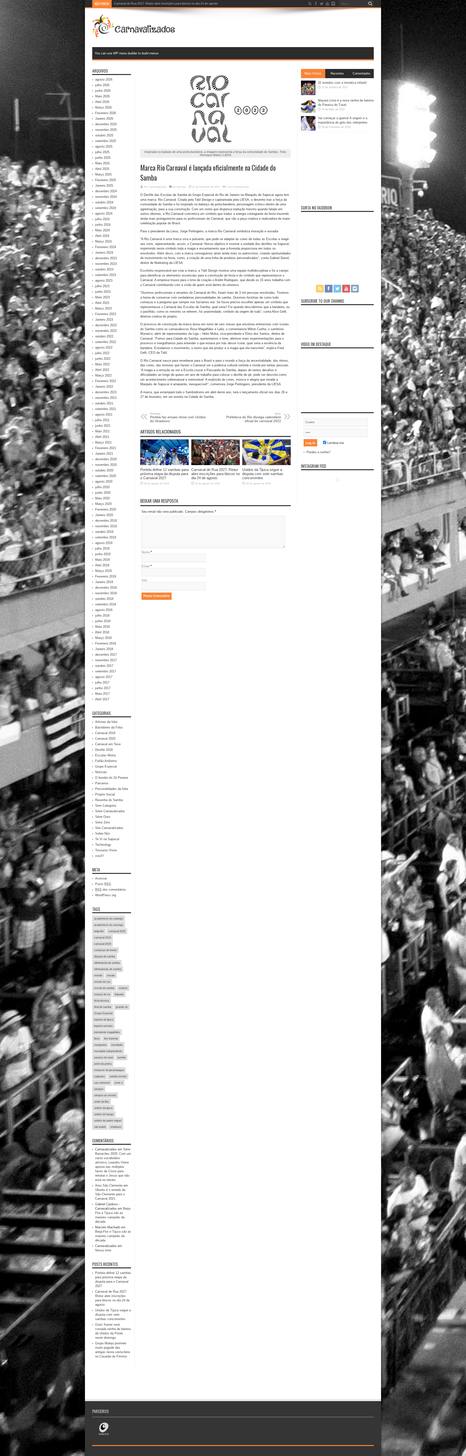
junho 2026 (102, 90)
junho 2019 (102, 554)
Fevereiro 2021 (105, 448)
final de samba (102, 1006)
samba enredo (117, 1076)
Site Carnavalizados (109, 828)
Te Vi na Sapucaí (107, 839)
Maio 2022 (102, 364)
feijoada (119, 994)
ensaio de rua (102, 981)
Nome (145, 552)
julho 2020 (102, 487)
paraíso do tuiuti (103, 1057)
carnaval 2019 (102, 937)
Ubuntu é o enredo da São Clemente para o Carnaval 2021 (110, 1194)
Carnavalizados (157, 186)
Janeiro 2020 (104, 515)
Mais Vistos (313, 73)
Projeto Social (105, 794)
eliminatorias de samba (107, 969)
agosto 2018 (103, 610)
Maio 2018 (102, 626)
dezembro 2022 (106, 325)
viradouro (115, 1126)
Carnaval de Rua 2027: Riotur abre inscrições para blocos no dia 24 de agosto (215, 474)
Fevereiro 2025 (105, 180)
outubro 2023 (104, 269)
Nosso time (103, 1250)
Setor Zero (102, 822)
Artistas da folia (106, 722)
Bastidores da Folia (108, 727)
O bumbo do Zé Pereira (111, 777)
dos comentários (110, 889)
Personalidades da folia (111, 789)
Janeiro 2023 (104, 319)
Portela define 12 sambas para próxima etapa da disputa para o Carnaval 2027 (164, 474)
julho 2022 (102, 353)
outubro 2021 (104, 403)
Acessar (101, 878)
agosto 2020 (103, 481)
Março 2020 (103, 504)
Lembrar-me (335, 443)
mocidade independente (108, 1051)
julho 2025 (102, 152)
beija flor (99, 931)
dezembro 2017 (106, 654)
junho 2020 (102, 492)
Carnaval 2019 (105, 733)
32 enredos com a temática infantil (342, 82)
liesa (97, 1038)
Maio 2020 (102, 498)
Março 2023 (103, 308)
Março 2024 (103, 241)
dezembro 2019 (106, 520)
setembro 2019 (105, 537)
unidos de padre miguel (107, 1120)
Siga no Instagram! (340, 489)
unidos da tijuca (103, 1107)
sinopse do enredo (105, 1095)
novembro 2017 (106, 660)
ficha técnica (101, 1000)
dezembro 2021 (106, 392)
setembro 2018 (105, 604)
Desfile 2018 (104, 750)
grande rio (122, 1006)
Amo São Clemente (109, 1185)
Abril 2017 (102, 699)
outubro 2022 (104, 336)
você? (99, 856)
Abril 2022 (102, 370)
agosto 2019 (103, 543)
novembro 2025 (106, 130)
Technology (103, 844)
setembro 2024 (105, 208)
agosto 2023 (103, 280)
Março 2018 (103, 638)
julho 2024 (102, 219)
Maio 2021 (102, 431)
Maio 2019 (102, 559)
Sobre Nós (102, 833)
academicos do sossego (108, 924)
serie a (119, 1082)
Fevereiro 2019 (105, 576)
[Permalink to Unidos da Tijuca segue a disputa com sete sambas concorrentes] (266, 464)
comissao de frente (105, 950)
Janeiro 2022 (104, 386)
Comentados (361, 73)
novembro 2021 (106, 398)
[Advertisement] (285, 27)
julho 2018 (102, 615)
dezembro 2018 (106, 587)
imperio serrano (103, 1025)
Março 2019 (103, 571)
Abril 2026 (102, 102)
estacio (123, 988)
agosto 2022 (103, 347)
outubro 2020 (104, 470)
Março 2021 (103, 442)
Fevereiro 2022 (105, 381)
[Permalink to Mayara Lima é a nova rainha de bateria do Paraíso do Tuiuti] (308, 112)
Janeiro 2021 (104, 453)
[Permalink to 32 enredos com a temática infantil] (308, 94)
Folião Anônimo (106, 761)
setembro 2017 (105, 671)
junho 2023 (102, 291)
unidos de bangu (104, 1114)
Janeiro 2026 (104, 118)
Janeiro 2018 (104, 649)
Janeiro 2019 (104, 582)
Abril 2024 (102, 236)
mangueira (100, 1044)
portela (121, 1057)
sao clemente (102, 1082)
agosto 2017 (103, 677)
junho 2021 (102, 425)
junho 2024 (102, 224)
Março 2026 (103, 107)
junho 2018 (102, 621)
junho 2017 (102, 688)
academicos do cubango (108, 918)
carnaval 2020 (102, 943)
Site (144, 580)
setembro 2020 (105, 476)
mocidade (117, 1044)
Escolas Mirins (105, 755)
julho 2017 (102, 682)
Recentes (337, 73)
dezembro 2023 (106, 258)
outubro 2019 (104, 532)
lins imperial (111, 1038)
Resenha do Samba (109, 800)
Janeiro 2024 (104, 252)
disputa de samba (104, 956)
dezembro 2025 (106, 124)
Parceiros (101, 783)
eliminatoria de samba (107, 962)
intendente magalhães (107, 1032)
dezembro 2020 (106, 459)
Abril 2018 (102, 632)
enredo (98, 975)
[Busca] (370, 3)
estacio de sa (102, 994)
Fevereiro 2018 (105, 643)
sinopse (98, 1089)
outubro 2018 (104, 599)
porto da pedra (102, 1063)
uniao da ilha (101, 1101)
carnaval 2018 (116, 931)
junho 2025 (102, 157)
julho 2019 (102, 548)
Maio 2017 (102, 693)
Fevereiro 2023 (105, 314)
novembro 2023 (106, 264)
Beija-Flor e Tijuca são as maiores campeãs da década (113, 1236)
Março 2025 (103, 174)
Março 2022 (103, 375)
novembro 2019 (106, 526)
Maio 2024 (102, 230)
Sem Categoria (105, 805)
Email (145, 566)
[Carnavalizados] (134, 35)
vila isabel (100, 1126)
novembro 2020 (106, 465)
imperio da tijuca (103, 1019)
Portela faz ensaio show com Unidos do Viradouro (178, 417)
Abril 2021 (102, 437)
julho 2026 (102, 85)
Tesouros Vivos (106, 850)
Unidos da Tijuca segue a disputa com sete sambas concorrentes (262, 474)
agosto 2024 (103, 213)
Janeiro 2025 (104, 185)
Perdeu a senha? (318, 452)
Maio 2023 (102, 297)
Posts (103, 884)
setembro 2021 (105, 409)
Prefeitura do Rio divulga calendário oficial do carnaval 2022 (253, 417)
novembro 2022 (106, 331)
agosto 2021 (103, 414)
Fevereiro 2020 (105, 509)
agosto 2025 (103, 146)
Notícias (181, 186)
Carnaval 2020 (105, 738)
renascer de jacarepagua (109, 1070)
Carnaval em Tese (108, 744)
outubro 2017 (104, 666)
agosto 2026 (103, 79)
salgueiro (99, 1076)
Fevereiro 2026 (105, 113)
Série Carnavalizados (110, 811)
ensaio (111, 975)
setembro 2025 (105, 141)
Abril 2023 (102, 303)
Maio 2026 (102, 96)
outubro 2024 (104, 202)
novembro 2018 (106, 593)
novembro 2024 (106, 197)
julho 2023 (102, 286)
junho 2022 (102, 358)
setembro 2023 (105, 275)
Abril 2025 (102, 169)
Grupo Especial (106, 766)
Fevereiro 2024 (105, 247)
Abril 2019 (102, 565)
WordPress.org (105, 895)
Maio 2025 (102, 163)
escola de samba (104, 988)
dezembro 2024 (106, 191)
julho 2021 (102, 420)
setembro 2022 (105, 342)
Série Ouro (102, 817)
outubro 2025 (104, 135)
